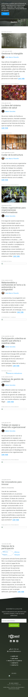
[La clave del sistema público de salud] (14, 100)
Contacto (14, 665)
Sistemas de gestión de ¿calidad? (12, 380)
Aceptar (5, 13)
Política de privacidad (17, 687)
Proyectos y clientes (15, 660)
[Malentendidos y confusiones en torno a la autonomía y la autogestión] (14, 264)
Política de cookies (14, 688)
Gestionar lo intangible (12, 53)
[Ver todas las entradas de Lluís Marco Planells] (3, 58)
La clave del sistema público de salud (11, 106)
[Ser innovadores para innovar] (14, 462)
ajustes (6, 10)
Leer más (21, 78)
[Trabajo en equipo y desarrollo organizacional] (14, 409)
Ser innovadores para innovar (11, 483)
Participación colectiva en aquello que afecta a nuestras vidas (13, 341)
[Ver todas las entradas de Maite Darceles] (3, 112)
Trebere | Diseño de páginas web (14, 684)
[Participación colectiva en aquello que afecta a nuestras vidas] (14, 320)
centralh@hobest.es (15, 651)
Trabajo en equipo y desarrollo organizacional (13, 426)
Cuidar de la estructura (12, 154)
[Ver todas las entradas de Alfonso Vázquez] (7, 554)
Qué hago (15, 658)
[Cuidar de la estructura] (14, 149)
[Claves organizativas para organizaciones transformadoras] (14, 202)
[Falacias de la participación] (14, 527)
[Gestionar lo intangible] (14, 48)
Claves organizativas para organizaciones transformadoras (13, 210)
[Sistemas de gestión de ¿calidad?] (14, 373)
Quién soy (14, 656)
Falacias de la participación (7, 547)
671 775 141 (15, 649)
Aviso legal (6, 687)
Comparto (14, 663)
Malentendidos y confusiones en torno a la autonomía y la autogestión (13, 286)
